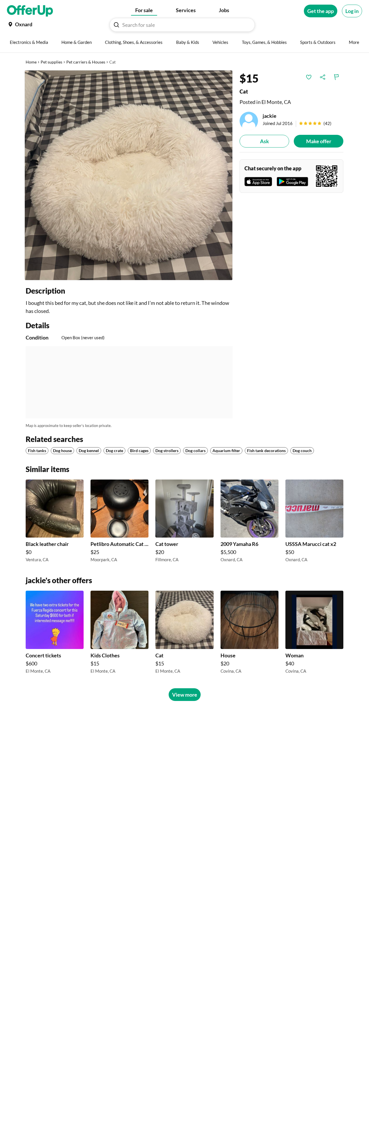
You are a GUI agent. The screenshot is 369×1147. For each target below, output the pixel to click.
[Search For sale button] (116, 24)
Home (31, 61)
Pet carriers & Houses (85, 61)
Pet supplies (51, 61)
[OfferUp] (30, 11)
